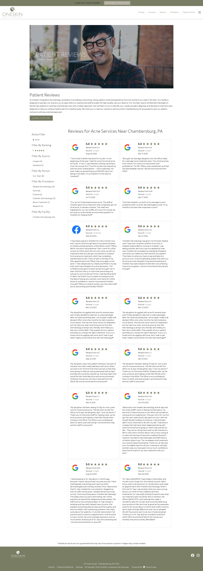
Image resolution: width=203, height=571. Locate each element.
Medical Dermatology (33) (44, 187)
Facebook (97, 233)
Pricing (141, 12)
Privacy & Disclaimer (65, 567)
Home (41, 60)
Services (152, 12)
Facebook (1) (38, 165)
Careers (51, 567)
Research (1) (38, 206)
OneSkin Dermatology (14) (44, 217)
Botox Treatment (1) (41, 202)
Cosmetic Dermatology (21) (44, 198)
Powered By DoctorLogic (144, 567)
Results (163, 12)
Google (96, 151)
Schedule (174, 12)
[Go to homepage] (67, 12)
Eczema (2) (37, 195)
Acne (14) (36, 191)
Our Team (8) (38, 176)
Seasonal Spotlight (117, 3)
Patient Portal (189, 12)
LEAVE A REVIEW (41, 118)
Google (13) (37, 161)
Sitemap (79, 567)
